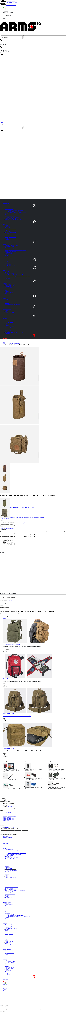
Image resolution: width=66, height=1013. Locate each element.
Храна (6, 323)
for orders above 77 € (11, 4)
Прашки (7, 313)
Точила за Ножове (9, 247)
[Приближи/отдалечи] (0, 1011)
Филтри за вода (11, 320)
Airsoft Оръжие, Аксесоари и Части (13, 213)
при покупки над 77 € (12, 2)
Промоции (5, 11)
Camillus (7, 255)
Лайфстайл (7, 329)
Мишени (7, 291)
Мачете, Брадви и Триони (10, 248)
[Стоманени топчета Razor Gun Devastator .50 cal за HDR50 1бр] (34, 775)
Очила (6, 235)
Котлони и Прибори (9, 327)
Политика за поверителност (9, 819)
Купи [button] (5, 650)
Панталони (7, 226)
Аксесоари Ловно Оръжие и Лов (12, 217)
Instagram (10, 827)
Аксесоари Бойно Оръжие (11, 218)
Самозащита (5, 298)
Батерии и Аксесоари (10, 265)
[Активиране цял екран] (1, 1011)
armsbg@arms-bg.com (11, 806)
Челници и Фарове (9, 264)
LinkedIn (9, 528)
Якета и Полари (8, 227)
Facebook (2, 528)
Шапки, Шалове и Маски (10, 237)
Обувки (7, 225)
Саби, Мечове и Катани (10, 251)
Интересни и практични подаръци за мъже (14, 332)
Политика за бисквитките (8, 818)
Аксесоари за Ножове (10, 253)
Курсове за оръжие (8, 12)
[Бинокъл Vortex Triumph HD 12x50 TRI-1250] (57, 775)
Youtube (6, 827)
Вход (4, 18)
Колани (6, 234)
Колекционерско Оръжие (10, 216)
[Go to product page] (34, 666)
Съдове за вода (11, 322)
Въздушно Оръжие (9, 209)
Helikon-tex (9, 600)
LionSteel (7, 254)
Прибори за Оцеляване (10, 326)
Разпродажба (5, 338)
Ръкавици (7, 233)
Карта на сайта (6, 822)
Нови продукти (6, 203)
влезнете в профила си (9, 613)
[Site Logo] (20, 30)
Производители (7, 15)
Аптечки (7, 331)
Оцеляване (5, 318)
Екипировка (5, 224)
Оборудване (5, 283)
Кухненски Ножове (9, 252)
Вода (6, 319)
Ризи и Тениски (8, 231)
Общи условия (6, 820)
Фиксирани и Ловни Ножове (11, 246)
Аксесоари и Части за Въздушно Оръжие (17, 212)
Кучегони (7, 303)
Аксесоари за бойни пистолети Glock (13, 219)
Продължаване (13, 834)
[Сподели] (3, 1011)
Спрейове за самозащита (10, 300)
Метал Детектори (9, 293)
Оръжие (4, 207)
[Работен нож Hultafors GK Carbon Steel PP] (12, 785)
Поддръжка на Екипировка (11, 230)
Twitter (5, 528)
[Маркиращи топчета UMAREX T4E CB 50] (34, 784)
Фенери (7, 263)
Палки (6, 299)
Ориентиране (8, 330)
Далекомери (7, 278)
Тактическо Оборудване (10, 284)
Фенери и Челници (7, 261)
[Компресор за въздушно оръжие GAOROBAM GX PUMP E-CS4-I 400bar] (12, 766)
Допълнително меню (7, 837)
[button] (1, 20)
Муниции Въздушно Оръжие (14, 211)
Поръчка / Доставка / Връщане (9, 816)
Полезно (5, 14)
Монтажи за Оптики (9, 273)
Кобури (6, 290)
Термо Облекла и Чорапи (10, 232)
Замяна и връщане (7, 817)
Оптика (4, 270)
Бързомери (7, 272)
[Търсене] (23, 37)
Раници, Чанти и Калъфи (10, 229)
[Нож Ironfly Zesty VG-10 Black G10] (12, 776)
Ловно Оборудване (9, 285)
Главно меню (5, 836)
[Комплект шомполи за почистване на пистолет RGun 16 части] (57, 766)
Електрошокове (8, 301)
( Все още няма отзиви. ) (5, 518)
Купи (1, 526)
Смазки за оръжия (9, 214)
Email (12, 528)
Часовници (7, 288)
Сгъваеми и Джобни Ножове (11, 245)
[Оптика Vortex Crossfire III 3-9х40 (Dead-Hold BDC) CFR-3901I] (57, 784)
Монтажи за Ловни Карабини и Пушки (16, 274)
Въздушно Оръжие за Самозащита (15, 210)
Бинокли (7, 277)
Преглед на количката (5, 834)
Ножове (4, 244)
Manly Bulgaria (8, 257)
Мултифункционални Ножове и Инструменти (15, 250)
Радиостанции (8, 286)
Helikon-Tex (7, 239)
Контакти (5, 16)
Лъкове (6, 310)
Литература (7, 333)
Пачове (6, 238)
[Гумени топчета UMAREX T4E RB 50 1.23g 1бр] (34, 766)
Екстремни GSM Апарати (11, 287)
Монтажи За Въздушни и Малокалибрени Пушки (19, 276)
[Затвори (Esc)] (4, 1011)
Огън (6, 324)
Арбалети (7, 311)
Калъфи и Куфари (9, 292)
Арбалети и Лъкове (7, 309)
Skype (14, 827)
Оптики (7, 271)
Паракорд (7, 325)
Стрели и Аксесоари (9, 312)
